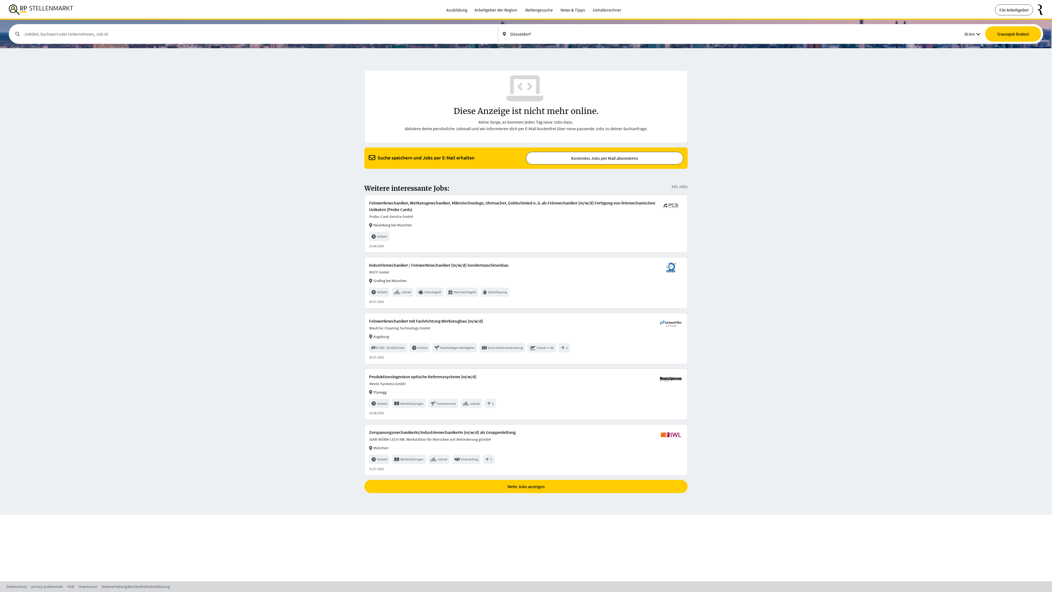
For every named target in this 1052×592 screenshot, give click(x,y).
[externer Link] (1038, 9)
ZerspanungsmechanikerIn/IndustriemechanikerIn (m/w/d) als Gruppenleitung (442, 432)
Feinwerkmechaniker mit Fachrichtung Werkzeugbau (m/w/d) (426, 321)
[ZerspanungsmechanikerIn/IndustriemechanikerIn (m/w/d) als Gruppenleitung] (526, 450)
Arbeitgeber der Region (495, 10)
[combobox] (258, 34)
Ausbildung (456, 10)
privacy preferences (47, 586)
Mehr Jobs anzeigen (526, 486)
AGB (70, 586)
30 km (969, 34)
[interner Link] (41, 9)
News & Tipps (573, 10)
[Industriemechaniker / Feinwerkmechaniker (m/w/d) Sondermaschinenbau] (526, 282)
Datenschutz (16, 586)
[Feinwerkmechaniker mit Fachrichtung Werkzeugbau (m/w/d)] (526, 338)
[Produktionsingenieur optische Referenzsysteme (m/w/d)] (526, 394)
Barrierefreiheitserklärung (149, 586)
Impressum (88, 586)
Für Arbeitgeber (1014, 10)
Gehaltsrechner (607, 10)
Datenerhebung (114, 586)
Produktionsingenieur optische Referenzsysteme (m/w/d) (422, 376)
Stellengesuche (539, 10)
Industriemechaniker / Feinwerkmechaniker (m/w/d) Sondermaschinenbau (438, 265)
